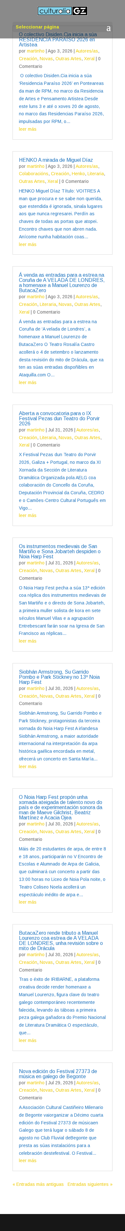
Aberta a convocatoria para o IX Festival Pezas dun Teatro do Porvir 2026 (59, 418)
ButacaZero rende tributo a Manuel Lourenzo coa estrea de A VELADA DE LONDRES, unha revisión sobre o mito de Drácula (61, 940)
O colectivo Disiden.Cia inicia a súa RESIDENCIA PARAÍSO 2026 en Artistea (58, 39)
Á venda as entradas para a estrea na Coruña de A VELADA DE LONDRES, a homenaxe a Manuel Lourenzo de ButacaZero (62, 282)
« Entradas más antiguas (38, 1184)
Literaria (96, 173)
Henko (78, 173)
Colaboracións (33, 173)
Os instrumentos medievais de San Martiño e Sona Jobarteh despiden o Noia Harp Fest (60, 551)
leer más (28, 129)
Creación (28, 58)
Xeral (89, 58)
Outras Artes (68, 58)
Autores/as (87, 50)
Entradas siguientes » (90, 1184)
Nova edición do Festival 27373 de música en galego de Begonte (58, 1074)
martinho (36, 50)
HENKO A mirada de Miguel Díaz (56, 160)
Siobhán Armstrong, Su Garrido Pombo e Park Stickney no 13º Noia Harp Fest (59, 677)
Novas (46, 58)
